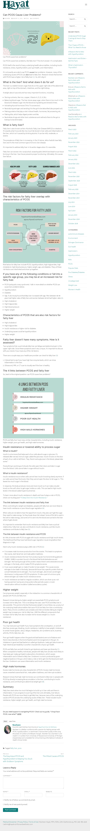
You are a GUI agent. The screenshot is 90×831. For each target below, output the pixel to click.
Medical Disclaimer (10, 822)
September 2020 (74, 181)
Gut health (72, 247)
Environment (73, 238)
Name (5, 792)
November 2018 (73, 219)
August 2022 (72, 147)
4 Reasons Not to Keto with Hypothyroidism (76, 53)
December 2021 (73, 164)
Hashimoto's (72, 251)
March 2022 (72, 151)
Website (49, 792)
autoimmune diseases (76, 234)
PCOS (27, 19)
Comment (7, 776)
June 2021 (71, 168)
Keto (70, 260)
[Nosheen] (7, 733)
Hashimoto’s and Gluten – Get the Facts (77, 59)
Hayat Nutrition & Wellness (47, 727)
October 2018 (73, 224)
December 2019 (73, 194)
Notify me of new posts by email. (16, 804)
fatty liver (14, 748)
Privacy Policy (23, 822)
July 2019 (71, 202)
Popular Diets (73, 268)
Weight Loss (72, 285)
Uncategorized (73, 281)
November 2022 (73, 142)
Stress (70, 277)
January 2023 (72, 138)
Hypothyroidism (74, 255)
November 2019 (73, 198)
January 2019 (72, 215)
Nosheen (7, 19)
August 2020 (72, 185)
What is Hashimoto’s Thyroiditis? (75, 66)
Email (27, 792)
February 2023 (73, 134)
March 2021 (72, 172)
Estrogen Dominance (75, 243)
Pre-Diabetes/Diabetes (76, 272)
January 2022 (72, 159)
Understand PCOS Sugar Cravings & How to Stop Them (77, 38)
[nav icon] (86, 5)
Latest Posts (12, 721)
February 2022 (73, 155)
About (5, 721)
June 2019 (71, 207)
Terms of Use (33, 822)
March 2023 (72, 130)
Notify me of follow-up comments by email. (19, 800)
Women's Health (74, 290)
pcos (19, 748)
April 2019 (71, 211)
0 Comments (35, 19)
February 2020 (73, 189)
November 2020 (73, 177)
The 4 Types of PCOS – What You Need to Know (77, 46)
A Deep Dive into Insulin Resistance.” (34, 498)
